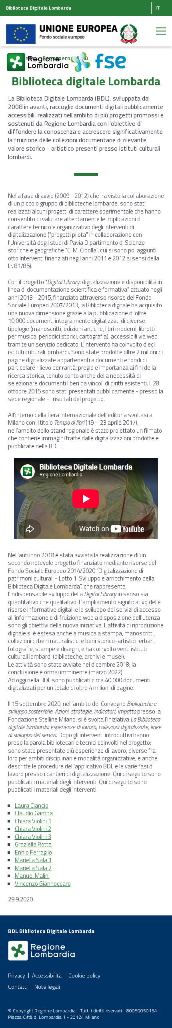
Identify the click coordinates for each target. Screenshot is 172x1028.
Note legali (47, 986)
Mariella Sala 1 (33, 860)
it (158, 8)
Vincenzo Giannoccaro (43, 883)
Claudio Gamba (34, 813)
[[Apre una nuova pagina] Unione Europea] (62, 29)
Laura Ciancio (31, 805)
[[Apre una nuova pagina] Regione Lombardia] (38, 57)
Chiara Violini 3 (33, 836)
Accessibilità (47, 975)
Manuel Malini (32, 875)
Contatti (18, 986)
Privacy (16, 975)
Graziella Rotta (33, 844)
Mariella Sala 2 (33, 868)
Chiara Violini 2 (33, 828)
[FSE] (98, 57)
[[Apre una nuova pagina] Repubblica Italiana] (129, 29)
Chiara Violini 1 (33, 821)
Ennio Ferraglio (33, 852)
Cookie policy (84, 975)
